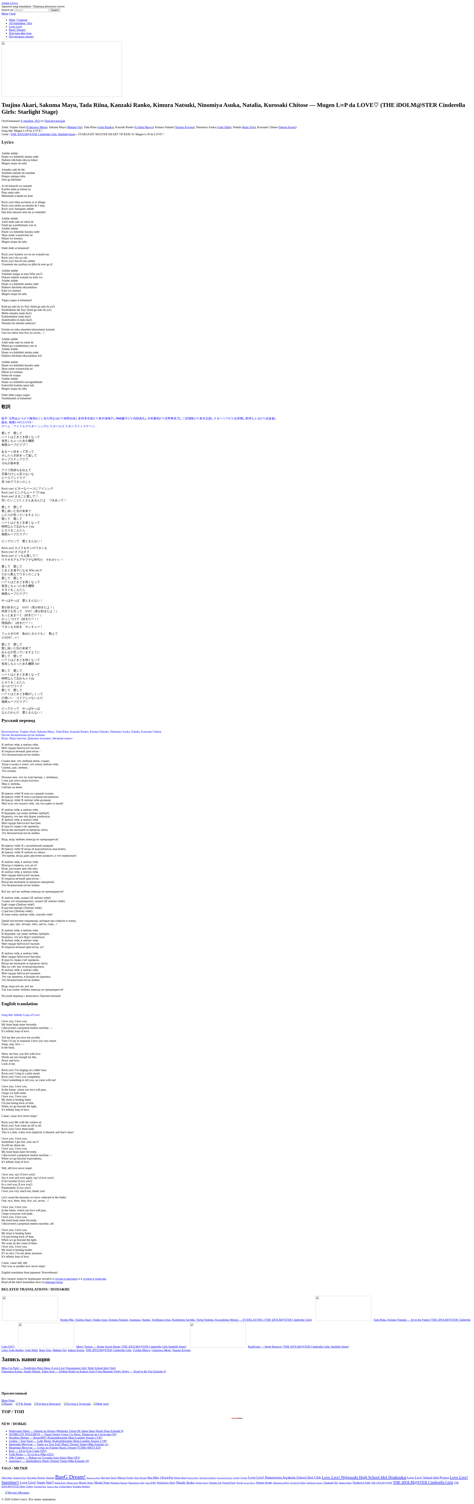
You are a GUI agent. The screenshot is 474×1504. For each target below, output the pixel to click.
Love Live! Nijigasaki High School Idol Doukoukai (364, 1477)
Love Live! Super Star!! (37, 1482)
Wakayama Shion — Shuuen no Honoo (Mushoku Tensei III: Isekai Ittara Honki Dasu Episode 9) (66, 1431)
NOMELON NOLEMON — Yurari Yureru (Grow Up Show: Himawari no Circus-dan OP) (62, 1434)
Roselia (240, 1483)
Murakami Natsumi (118, 1483)
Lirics (4, 1350)
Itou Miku (153, 1477)
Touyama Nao (40, 1486)
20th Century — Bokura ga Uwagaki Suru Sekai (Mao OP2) (44, 1457)
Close (12, 13)
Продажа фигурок (20, 33)
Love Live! (15, 26)
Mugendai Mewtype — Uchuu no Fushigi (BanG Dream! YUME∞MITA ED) (55, 1447)
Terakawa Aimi (361, 1482)
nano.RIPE (150, 1483)
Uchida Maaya (144, 127)
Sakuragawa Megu (281, 1483)
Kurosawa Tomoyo (208, 1478)
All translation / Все (20, 23)
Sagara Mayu (249, 1483)
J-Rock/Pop (166, 1477)
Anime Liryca (9, 3)
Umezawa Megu (36, 127)
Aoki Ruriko (105, 127)
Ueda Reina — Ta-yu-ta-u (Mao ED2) (31, 1454)
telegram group (54, 1282)
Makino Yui (74, 127)
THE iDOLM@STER (381, 1482)
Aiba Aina (6, 1477)
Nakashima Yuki (136, 1483)
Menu (4, 13)
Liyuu (244, 1477)
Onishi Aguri (201, 1482)
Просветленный (55, 120)
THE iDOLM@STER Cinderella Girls (108, 1350)
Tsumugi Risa (52, 1486)
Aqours (50, 1477)
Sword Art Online (298, 1483)
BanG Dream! (17, 29)
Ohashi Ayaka (185, 1482)
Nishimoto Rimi (166, 1482)
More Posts (8, 1400)
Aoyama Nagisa (36, 1477)
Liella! (236, 1477)
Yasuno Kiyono (184, 127)
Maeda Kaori (60, 1483)
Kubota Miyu (193, 1478)
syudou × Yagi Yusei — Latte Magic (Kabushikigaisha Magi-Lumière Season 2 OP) (58, 1441)
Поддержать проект (21, 36)
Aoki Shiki (224, 127)
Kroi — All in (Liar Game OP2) (27, 1451)
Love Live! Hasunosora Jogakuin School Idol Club (284, 1477)
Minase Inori (72, 1483)
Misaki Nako (86, 1482)
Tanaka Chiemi (345, 1483)
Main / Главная (18, 19)
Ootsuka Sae (215, 1482)
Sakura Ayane (264, 1482)
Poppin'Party (229, 1482)
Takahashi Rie (330, 1482)
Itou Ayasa (140, 1477)
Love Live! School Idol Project (428, 1477)
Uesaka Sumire (81, 1486)
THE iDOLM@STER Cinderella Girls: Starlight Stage (43, 134)
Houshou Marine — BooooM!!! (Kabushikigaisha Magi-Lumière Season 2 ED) (55, 1437)
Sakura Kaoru (287, 127)
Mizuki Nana (102, 1482)
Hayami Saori (109, 1477)
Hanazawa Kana (93, 1478)
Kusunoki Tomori (224, 1478)
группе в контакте (66, 1278)
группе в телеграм (94, 1278)
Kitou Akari (180, 1477)
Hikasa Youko (125, 1477)
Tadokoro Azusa (314, 1483)
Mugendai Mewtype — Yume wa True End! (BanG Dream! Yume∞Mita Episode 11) (58, 1444)
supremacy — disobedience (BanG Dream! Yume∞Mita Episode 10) (49, 1461)
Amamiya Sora (19, 1478)
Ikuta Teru (249, 127)
